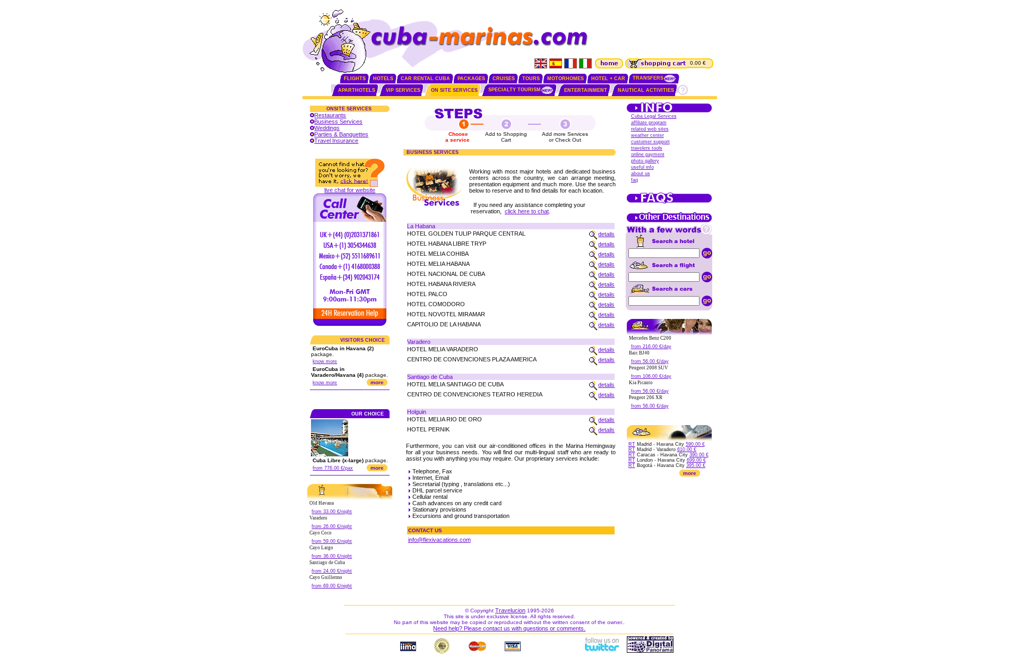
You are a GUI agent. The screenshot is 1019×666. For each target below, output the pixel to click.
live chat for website (349, 190)
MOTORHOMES (565, 78)
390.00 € (699, 454)
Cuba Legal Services (654, 116)
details (606, 234)
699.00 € (696, 460)
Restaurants (330, 115)
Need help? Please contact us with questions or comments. (509, 628)
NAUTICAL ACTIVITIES (646, 90)
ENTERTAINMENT (585, 90)
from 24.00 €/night (332, 571)
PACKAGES (471, 78)
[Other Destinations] (669, 221)
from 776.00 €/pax (333, 468)
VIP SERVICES (403, 90)
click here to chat (527, 211)
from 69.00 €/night (332, 586)
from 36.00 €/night (332, 556)
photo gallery (645, 160)
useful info (642, 167)
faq (634, 180)
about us (640, 173)
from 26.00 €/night (332, 526)
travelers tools (646, 148)
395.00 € (695, 465)
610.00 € (686, 449)
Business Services (338, 121)
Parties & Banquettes (341, 134)
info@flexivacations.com (439, 540)
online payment (647, 154)
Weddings (327, 128)
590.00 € (695, 444)
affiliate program (649, 122)
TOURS (531, 78)
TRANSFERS (648, 78)
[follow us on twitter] (601, 650)
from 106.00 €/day (651, 376)
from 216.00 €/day (651, 346)
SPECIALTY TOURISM (514, 89)
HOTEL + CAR (608, 78)
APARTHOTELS (356, 90)
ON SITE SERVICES (454, 90)
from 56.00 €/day (650, 361)
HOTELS (383, 78)
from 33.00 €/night (332, 511)
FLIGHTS (355, 78)
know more (325, 361)
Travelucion (510, 610)
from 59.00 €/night (332, 541)
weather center (647, 135)
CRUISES (504, 78)
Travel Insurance (336, 140)
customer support (650, 141)
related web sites (650, 129)
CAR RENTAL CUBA (425, 78)
